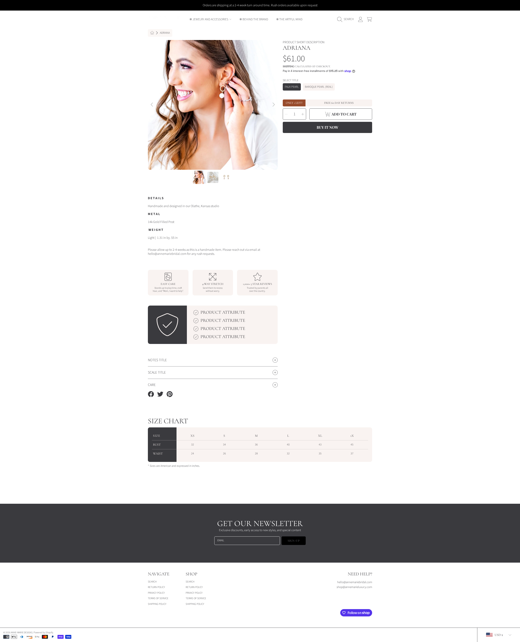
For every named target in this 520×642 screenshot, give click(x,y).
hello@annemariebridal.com (354, 582)
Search (152, 582)
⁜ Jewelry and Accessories (209, 19)
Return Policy (156, 587)
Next (273, 105)
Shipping (288, 66)
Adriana (165, 33)
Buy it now (327, 127)
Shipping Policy (157, 604)
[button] (346, 19)
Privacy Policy (156, 593)
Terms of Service (158, 598)
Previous (152, 105)
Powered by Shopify (43, 632)
